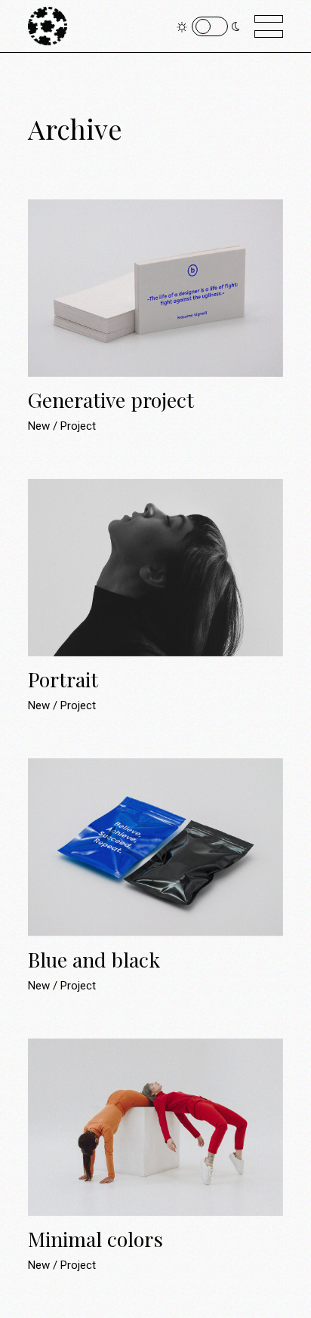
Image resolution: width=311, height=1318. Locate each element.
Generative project (111, 399)
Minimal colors (95, 1238)
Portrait (63, 679)
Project (78, 426)
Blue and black (94, 959)
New (40, 426)
